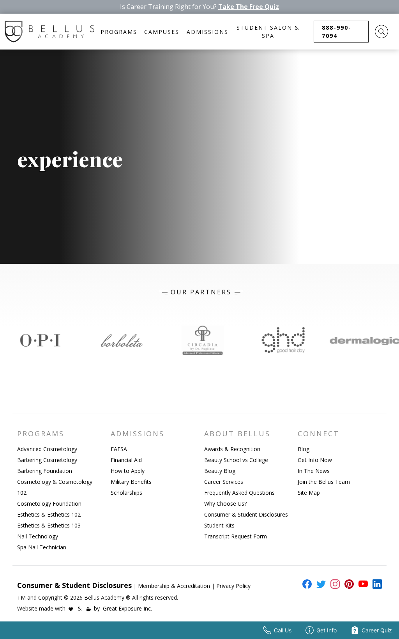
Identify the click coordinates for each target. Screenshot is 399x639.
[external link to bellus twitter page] (319, 584)
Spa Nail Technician (41, 547)
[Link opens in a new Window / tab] (40, 340)
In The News (314, 470)
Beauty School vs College (236, 460)
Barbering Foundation (44, 470)
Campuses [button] (161, 31)
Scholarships (126, 492)
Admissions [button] (207, 31)
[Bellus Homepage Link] (49, 31)
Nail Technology (37, 536)
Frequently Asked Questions (239, 492)
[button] (381, 31)
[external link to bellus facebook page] (305, 584)
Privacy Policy (233, 585)
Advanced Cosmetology (47, 449)
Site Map (309, 492)
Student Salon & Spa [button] (268, 31)
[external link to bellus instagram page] (333, 584)
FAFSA (119, 449)
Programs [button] (119, 31)
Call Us (282, 630)
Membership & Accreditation (174, 585)
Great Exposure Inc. (127, 608)
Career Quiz (377, 630)
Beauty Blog (219, 470)
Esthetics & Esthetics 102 (49, 514)
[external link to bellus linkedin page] (375, 583)
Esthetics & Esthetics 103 (49, 525)
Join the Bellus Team (324, 481)
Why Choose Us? (225, 503)
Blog (303, 449)
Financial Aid (126, 460)
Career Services (223, 481)
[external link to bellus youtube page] (361, 584)
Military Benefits (131, 481)
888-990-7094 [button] (336, 31)
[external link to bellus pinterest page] (347, 584)
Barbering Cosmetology (47, 460)
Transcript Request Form (235, 536)
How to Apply (128, 470)
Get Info (326, 630)
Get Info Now (315, 460)
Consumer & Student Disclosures (246, 514)
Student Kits (219, 525)
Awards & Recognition (232, 449)
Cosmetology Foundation (49, 503)
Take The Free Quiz (248, 7)
